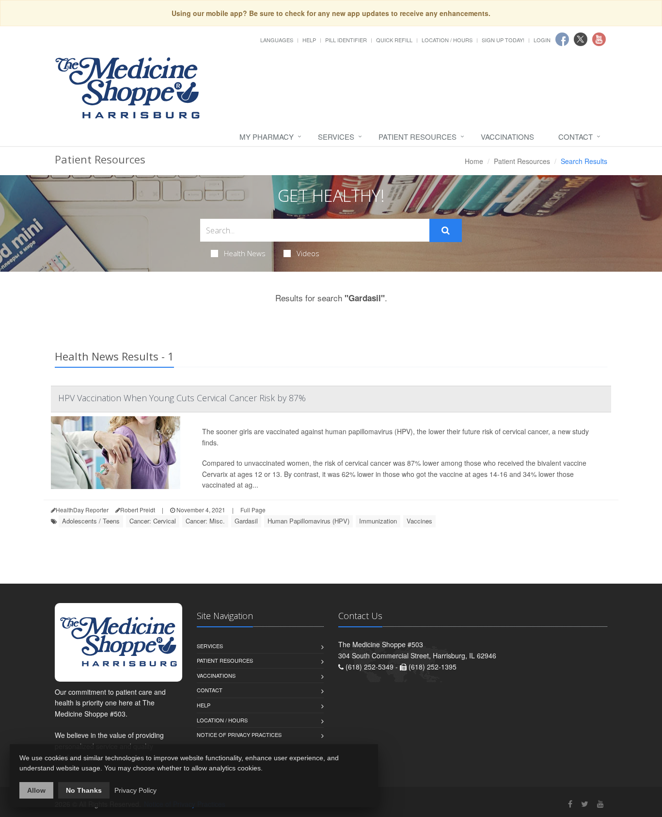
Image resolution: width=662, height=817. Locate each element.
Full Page (253, 510)
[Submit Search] (445, 230)
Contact (575, 136)
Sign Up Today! (503, 40)
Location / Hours (447, 40)
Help (309, 40)
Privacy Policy (135, 790)
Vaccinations (507, 136)
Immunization (378, 520)
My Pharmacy (266, 136)
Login (542, 40)
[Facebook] (570, 803)
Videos (308, 253)
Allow (36, 790)
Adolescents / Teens (91, 520)
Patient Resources (417, 136)
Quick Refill (394, 40)
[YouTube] (600, 803)
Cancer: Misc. (205, 520)
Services (336, 136)
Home (474, 161)
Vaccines (419, 520)
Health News (245, 253)
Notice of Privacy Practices (239, 734)
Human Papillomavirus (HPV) (308, 520)
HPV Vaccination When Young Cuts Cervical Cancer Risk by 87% (182, 398)
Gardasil (246, 520)
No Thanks (84, 790)
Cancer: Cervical (152, 520)
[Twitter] (584, 803)
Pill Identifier (346, 40)
